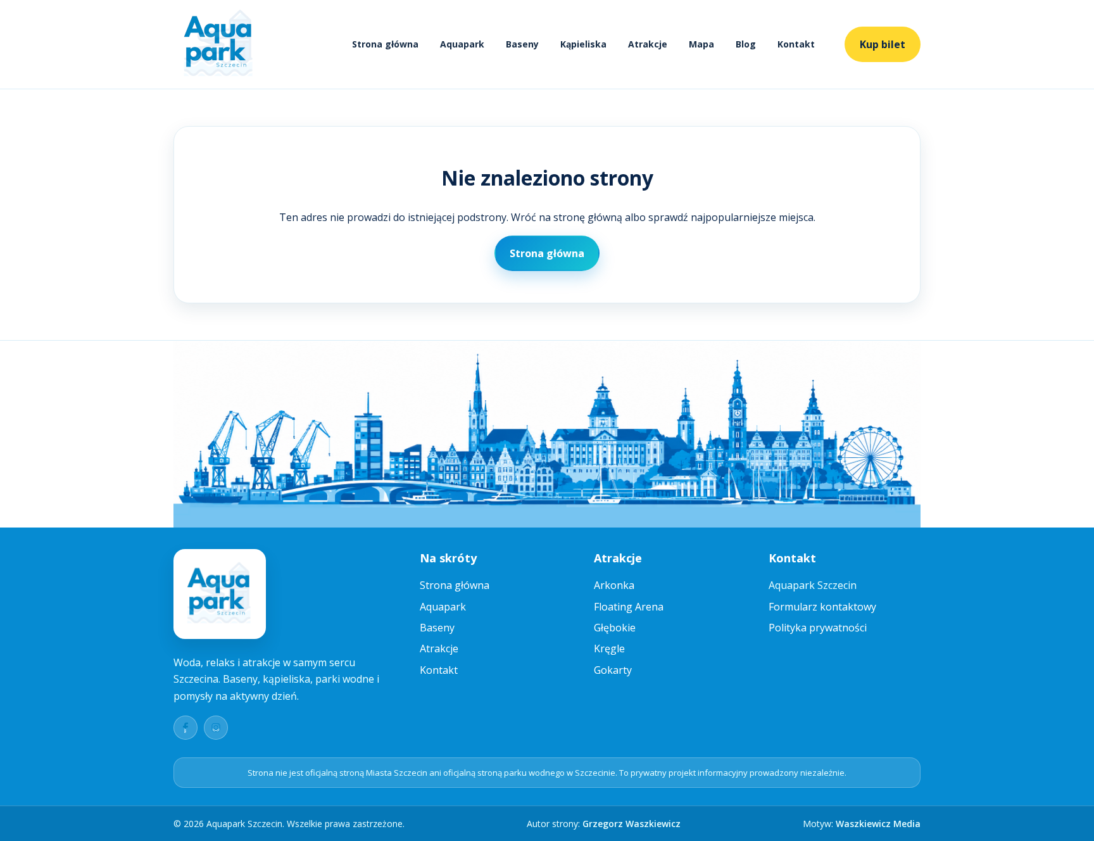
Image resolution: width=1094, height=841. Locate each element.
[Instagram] (216, 728)
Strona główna (385, 44)
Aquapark (462, 44)
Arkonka (614, 585)
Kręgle (609, 648)
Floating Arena (628, 607)
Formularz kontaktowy (822, 607)
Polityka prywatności (818, 628)
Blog (746, 44)
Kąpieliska (583, 44)
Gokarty (613, 670)
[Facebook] (185, 728)
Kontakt (796, 44)
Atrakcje (647, 44)
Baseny (522, 44)
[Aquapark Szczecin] (219, 44)
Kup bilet (882, 44)
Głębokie (615, 628)
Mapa (701, 44)
